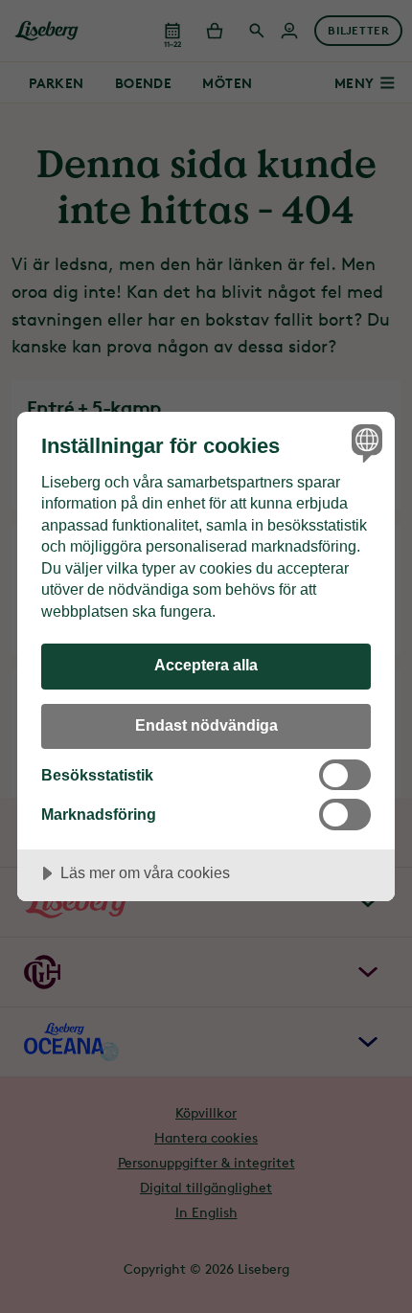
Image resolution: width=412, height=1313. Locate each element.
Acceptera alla (206, 664)
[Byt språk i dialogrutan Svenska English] (364, 442)
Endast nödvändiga (206, 725)
